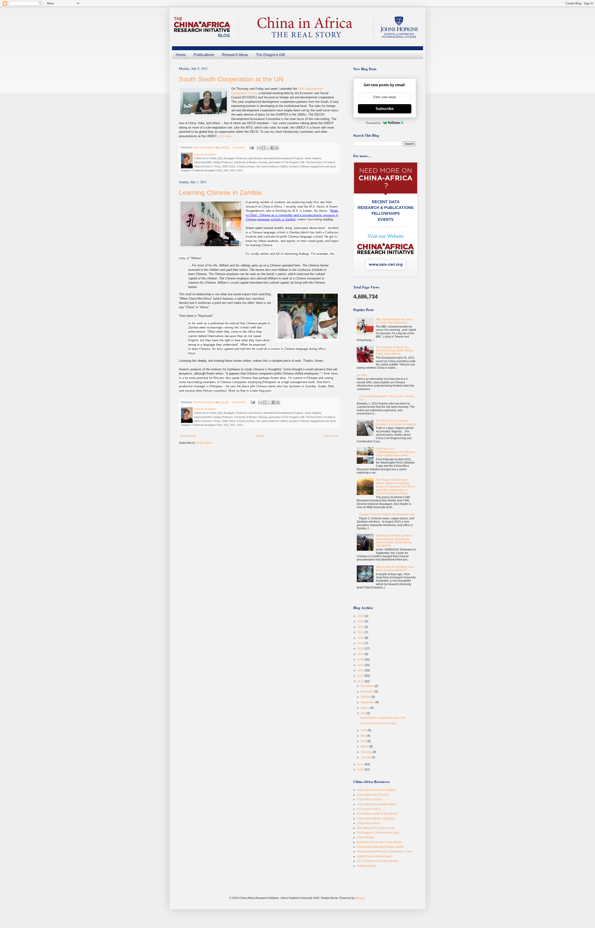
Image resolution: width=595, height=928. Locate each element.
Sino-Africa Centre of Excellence (377, 813)
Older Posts (331, 436)
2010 (361, 769)
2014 (361, 670)
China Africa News (368, 823)
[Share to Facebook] (272, 148)
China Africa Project (369, 799)
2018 (361, 648)
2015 (361, 665)
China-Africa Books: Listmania (376, 818)
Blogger (360, 898)
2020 (361, 638)
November (368, 691)
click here (224, 136)
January (366, 757)
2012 (361, 681)
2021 (361, 632)
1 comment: (239, 147)
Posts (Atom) (204, 442)
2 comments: (239, 402)
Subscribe (385, 109)
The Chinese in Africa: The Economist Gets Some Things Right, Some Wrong (394, 351)
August (365, 707)
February (367, 752)
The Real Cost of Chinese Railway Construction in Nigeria (396, 422)
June (364, 730)
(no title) (362, 375)
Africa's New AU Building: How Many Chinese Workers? (395, 568)
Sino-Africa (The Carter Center (376, 828)
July (364, 713)
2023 (361, 627)
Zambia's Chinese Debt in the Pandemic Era (387, 514)
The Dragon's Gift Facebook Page (378, 832)
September (368, 702)
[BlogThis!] (263, 148)
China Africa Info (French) (373, 794)
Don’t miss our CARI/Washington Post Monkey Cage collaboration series (395, 452)
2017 (361, 654)
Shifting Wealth (366, 866)
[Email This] (259, 148)
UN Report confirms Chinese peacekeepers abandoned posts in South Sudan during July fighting (394, 540)
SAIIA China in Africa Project (374, 856)
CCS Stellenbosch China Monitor (378, 861)
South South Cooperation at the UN (231, 79)
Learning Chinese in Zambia (220, 192)
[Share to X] (268, 148)
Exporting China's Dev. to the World (379, 842)
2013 (361, 675)
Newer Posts (188, 436)
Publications (204, 55)
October (366, 697)
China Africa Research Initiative (376, 790)
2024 (361, 621)
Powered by (373, 123)
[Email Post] (251, 147)
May (364, 735)
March (365, 746)
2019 (361, 643)
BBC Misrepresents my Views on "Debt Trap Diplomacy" (394, 321)
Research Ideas (235, 55)
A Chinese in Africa (368, 809)
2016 (361, 659)
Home (181, 55)
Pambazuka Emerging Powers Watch (380, 846)
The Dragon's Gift (270, 55)
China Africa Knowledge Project (377, 804)
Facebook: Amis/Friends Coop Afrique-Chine (385, 851)
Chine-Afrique (365, 837)
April (364, 741)
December (368, 686)
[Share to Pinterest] (276, 148)
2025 (361, 616)
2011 (361, 764)
